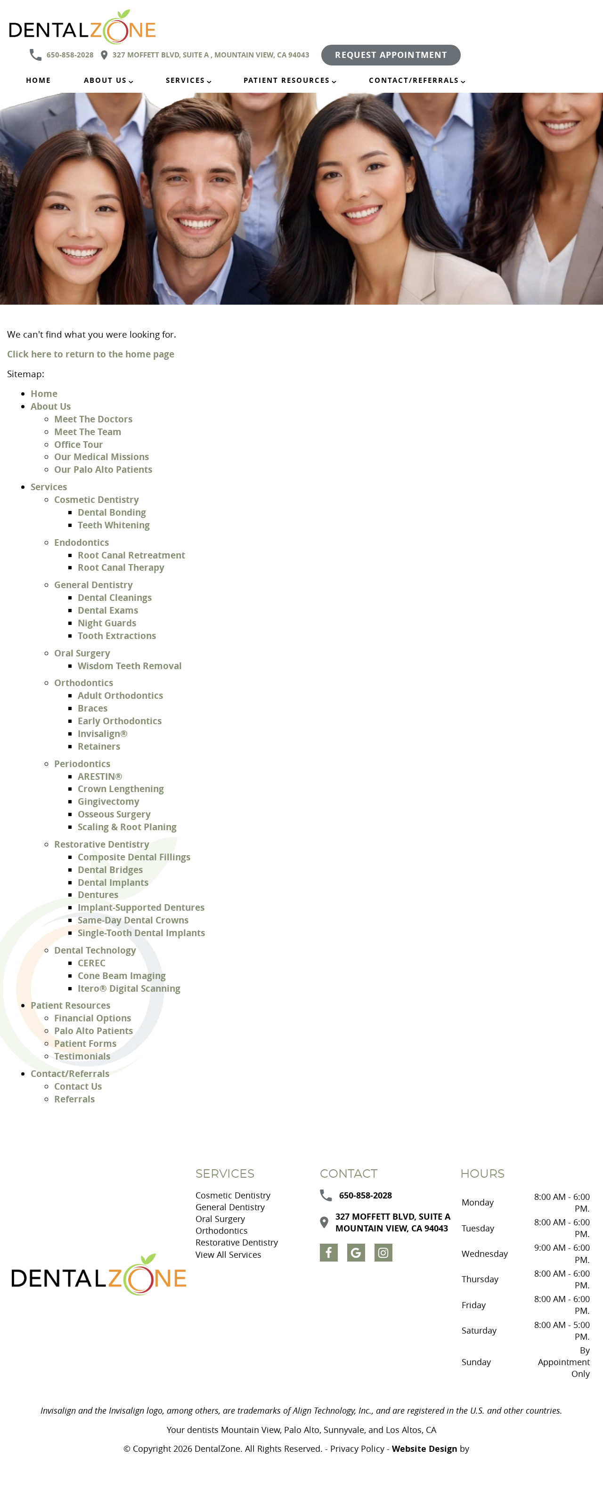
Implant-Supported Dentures (141, 907)
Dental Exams (108, 610)
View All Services (228, 1254)
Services (185, 80)
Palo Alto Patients (93, 1030)
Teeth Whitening (114, 524)
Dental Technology (95, 950)
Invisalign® (103, 733)
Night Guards (107, 622)
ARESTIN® (100, 776)
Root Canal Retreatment (131, 555)
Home (38, 80)
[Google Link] (356, 1253)
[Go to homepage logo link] (99, 1275)
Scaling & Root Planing (127, 826)
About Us (105, 80)
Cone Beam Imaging (122, 975)
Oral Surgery (82, 653)
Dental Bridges (110, 869)
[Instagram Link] (383, 1253)
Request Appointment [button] (391, 55)
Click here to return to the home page (90, 354)
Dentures (98, 894)
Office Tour (78, 444)
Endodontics (81, 542)
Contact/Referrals (414, 80)
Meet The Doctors (93, 419)
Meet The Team (88, 431)
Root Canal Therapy (121, 567)
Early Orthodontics (120, 720)
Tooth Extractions (117, 635)
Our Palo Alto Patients (103, 469)
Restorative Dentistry (101, 844)
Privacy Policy (357, 1448)
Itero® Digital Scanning (129, 988)
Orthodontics (83, 682)
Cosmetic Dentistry (96, 499)
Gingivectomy (108, 801)
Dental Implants (113, 882)
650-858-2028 (70, 55)
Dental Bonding (112, 512)
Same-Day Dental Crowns (133, 920)
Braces (92, 708)
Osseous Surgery (114, 814)
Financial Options (92, 1018)
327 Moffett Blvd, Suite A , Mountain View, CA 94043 (211, 55)
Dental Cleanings (115, 597)
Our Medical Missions (101, 456)
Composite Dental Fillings (134, 856)
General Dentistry (93, 584)
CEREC (92, 962)
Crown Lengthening (121, 788)
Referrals (74, 1098)
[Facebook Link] (329, 1253)
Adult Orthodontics (120, 695)
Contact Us (78, 1086)
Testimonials (82, 1056)
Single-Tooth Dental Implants (141, 932)
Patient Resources (287, 80)
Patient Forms (85, 1043)
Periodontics (82, 763)
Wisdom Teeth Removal (130, 665)
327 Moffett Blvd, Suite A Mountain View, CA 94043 (392, 1222)
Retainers (99, 746)
